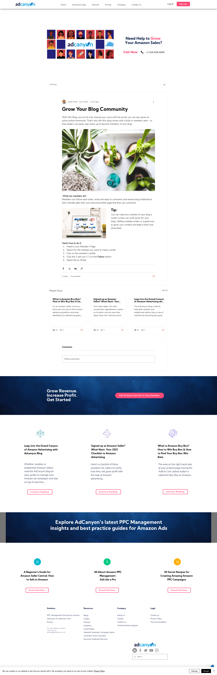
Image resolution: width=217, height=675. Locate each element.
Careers (120, 618)
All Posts (53, 84)
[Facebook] (140, 650)
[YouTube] (151, 650)
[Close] (213, 671)
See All (165, 290)
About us (121, 615)
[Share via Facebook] (63, 268)
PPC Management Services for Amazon (63, 615)
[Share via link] (81, 268)
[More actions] (153, 101)
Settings (194, 671)
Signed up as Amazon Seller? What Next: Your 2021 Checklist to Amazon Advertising (107, 300)
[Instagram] (156, 650)
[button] (164, 85)
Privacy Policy (99, 671)
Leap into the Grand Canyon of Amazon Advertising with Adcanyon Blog (149, 300)
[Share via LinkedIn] (75, 268)
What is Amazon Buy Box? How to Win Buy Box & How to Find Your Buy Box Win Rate (67, 300)
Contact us (121, 622)
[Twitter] (145, 650)
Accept (206, 671)
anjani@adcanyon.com (56, 632)
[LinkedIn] (134, 650)
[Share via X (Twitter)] (69, 268)
